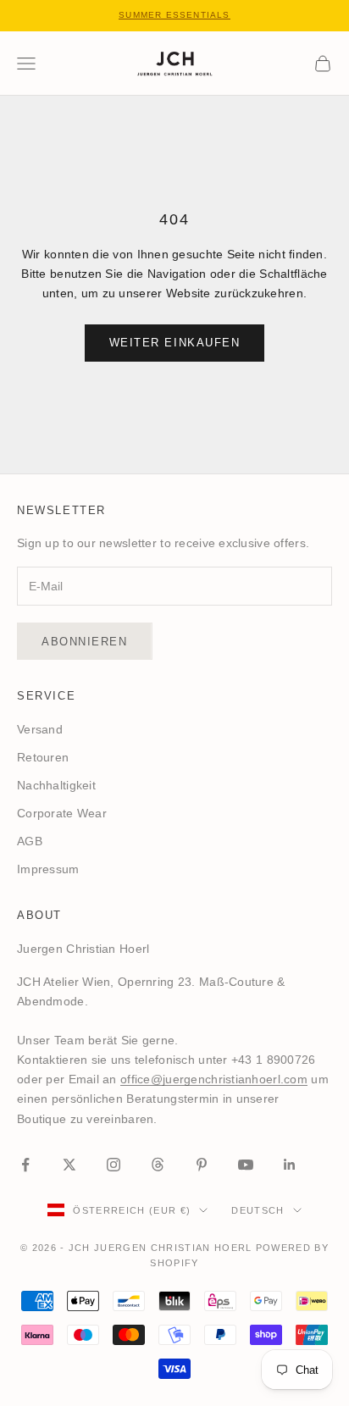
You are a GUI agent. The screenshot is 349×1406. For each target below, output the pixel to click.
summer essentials (174, 14)
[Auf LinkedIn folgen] (289, 1164)
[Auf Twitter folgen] (69, 1164)
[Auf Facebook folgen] (25, 1164)
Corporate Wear (62, 813)
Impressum (48, 869)
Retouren (43, 757)
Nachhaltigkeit (56, 785)
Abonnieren (85, 641)
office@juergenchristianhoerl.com (213, 1079)
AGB (29, 841)
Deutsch (257, 1210)
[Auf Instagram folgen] (113, 1164)
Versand (40, 729)
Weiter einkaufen (175, 342)
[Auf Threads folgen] (157, 1164)
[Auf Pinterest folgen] (201, 1164)
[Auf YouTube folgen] (245, 1164)
